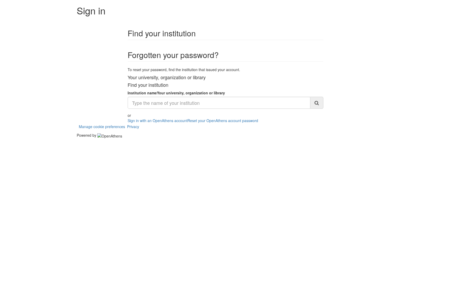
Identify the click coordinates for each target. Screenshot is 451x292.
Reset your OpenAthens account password (222, 120)
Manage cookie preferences (102, 126)
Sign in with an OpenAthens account (157, 120)
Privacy (133, 126)
